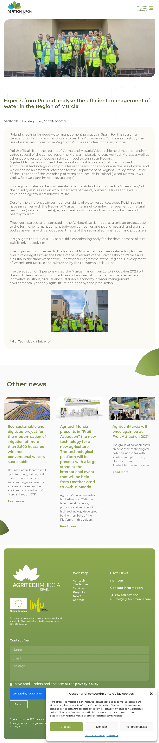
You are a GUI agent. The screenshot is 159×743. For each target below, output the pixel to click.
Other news (26, 384)
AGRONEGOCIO (54, 121)
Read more (16, 501)
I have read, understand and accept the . (56, 684)
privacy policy (87, 684)
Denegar (101, 726)
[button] (151, 694)
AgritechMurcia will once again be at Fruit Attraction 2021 (130, 431)
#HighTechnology (22, 341)
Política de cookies (95, 735)
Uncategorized (32, 121)
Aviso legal (112, 735)
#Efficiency (43, 341)
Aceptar (66, 726)
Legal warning (40, 723)
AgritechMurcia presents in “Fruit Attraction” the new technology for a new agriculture (78, 456)
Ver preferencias (136, 726)
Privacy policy (18, 723)
